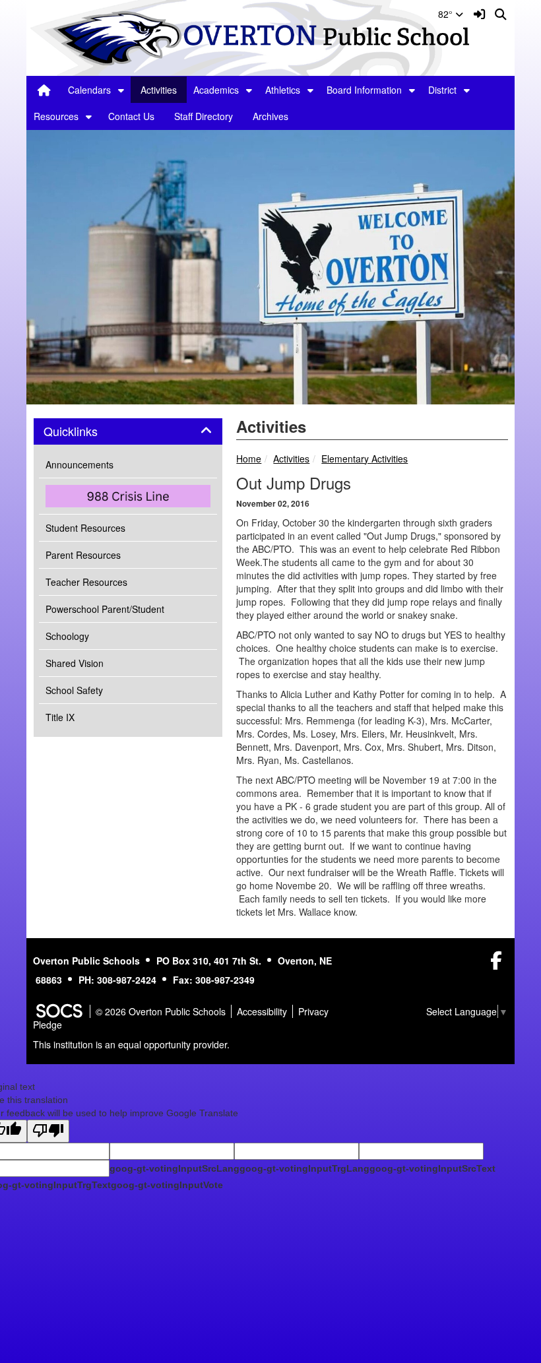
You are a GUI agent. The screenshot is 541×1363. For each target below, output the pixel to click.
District (442, 89)
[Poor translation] (48, 1131)
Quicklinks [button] (85, 431)
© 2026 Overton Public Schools (161, 1011)
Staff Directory (203, 116)
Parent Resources (83, 554)
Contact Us (131, 116)
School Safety (74, 690)
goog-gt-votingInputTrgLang (304, 1168)
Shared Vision (75, 663)
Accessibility (262, 1011)
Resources (56, 116)
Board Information (364, 89)
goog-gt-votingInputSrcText (432, 1168)
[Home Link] (44, 90)
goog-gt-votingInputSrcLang (174, 1168)
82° (446, 13)
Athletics (282, 89)
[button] (121, 90)
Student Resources (85, 527)
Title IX (60, 717)
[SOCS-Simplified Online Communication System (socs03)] (58, 1011)
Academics (216, 89)
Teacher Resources (86, 581)
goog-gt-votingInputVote (167, 1185)
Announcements (79, 464)
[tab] (128, 431)
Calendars (89, 89)
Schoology (67, 636)
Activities (159, 89)
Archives (270, 116)
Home (248, 458)
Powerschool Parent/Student (105, 609)
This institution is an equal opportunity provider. (131, 1044)
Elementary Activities (364, 458)
